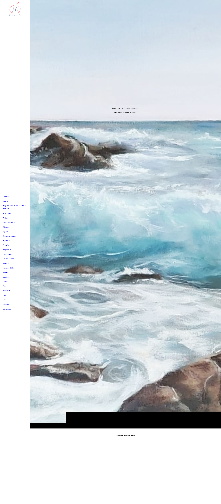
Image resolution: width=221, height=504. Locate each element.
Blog (4, 295)
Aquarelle (6, 241)
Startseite (6, 197)
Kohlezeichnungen (9, 236)
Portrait (5, 218)
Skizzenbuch (7, 213)
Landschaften (7, 254)
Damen (5, 282)
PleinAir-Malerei (9, 222)
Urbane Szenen (8, 259)
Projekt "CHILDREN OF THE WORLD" (14, 207)
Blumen (5, 272)
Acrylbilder (7, 250)
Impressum (7, 309)
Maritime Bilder (8, 268)
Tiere (4, 286)
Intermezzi (6, 291)
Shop (4, 300)
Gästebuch (6, 304)
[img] (125, 214)
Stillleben (6, 227)
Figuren (5, 232)
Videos (5, 201)
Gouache (6, 245)
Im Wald (6, 263)
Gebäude (6, 277)
